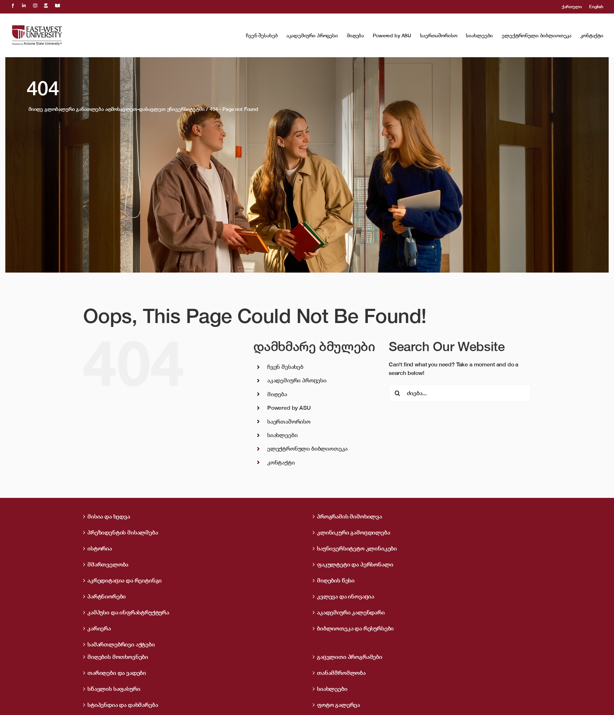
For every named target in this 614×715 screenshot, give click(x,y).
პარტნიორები (106, 596)
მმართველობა (107, 564)
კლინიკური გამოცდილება (353, 532)
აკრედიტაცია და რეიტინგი (124, 580)
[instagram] (35, 6)
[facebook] (13, 6)
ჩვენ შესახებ (285, 366)
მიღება (277, 394)
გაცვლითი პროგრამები (349, 656)
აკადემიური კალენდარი (351, 612)
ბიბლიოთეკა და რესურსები (355, 628)
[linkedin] (24, 6)
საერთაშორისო (289, 421)
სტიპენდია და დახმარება (122, 704)
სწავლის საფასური (113, 688)
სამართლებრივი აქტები (121, 644)
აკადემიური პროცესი (297, 380)
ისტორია (99, 548)
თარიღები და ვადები (116, 672)
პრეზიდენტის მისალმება (122, 532)
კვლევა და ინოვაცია (345, 596)
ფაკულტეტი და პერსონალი (355, 564)
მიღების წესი (336, 580)
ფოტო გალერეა (338, 704)
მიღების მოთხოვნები (117, 656)
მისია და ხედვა (108, 516)
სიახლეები (282, 435)
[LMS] (46, 6)
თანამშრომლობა (341, 672)
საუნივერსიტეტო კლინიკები (357, 548)
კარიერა (99, 628)
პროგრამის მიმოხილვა (349, 516)
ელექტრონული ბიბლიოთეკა (307, 448)
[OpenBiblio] (57, 6)
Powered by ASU (289, 407)
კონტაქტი (281, 462)
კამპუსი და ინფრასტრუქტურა (128, 612)
